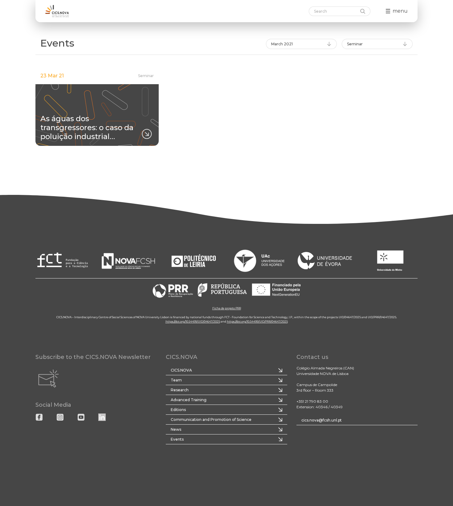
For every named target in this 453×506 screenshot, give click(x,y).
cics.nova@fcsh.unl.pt (321, 420)
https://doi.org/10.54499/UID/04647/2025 (192, 321)
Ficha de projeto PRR (226, 308)
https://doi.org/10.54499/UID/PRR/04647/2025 (257, 321)
